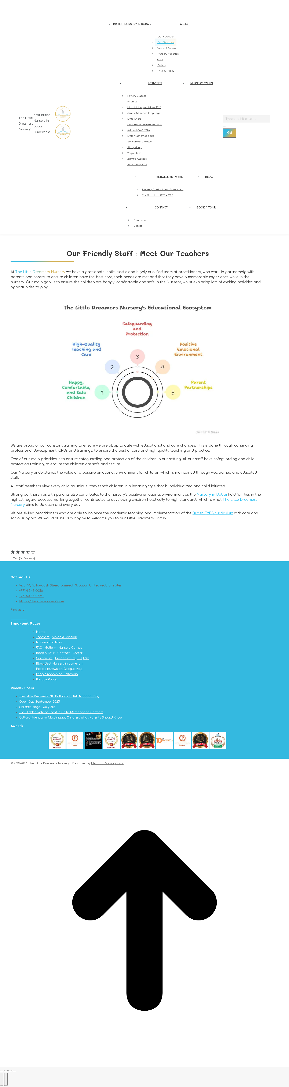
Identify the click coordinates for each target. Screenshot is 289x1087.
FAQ (39, 647)
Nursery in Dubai (212, 495)
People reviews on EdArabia (57, 674)
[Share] (6, 1070)
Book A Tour (45, 653)
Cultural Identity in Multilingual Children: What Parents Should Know (70, 717)
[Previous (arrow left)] (1, 1079)
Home (40, 631)
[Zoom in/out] (14, 1070)
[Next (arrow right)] (6, 1079)
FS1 (79, 658)
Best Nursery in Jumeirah (64, 663)
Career (78, 653)
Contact (63, 653)
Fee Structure (65, 658)
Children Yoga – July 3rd (37, 707)
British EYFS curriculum (213, 513)
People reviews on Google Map (59, 668)
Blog (39, 663)
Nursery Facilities (49, 642)
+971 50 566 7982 (57, 4)
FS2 (86, 658)
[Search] (224, 125)
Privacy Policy (46, 679)
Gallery (50, 647)
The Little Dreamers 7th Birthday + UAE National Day (59, 696)
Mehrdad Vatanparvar (107, 763)
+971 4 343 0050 (31, 4)
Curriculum (44, 658)
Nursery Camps (70, 647)
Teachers (43, 637)
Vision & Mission (64, 637)
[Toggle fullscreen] (10, 1070)
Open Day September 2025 (39, 701)
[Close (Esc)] (1, 1070)
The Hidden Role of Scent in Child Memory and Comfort (61, 712)
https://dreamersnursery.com (41, 601)
